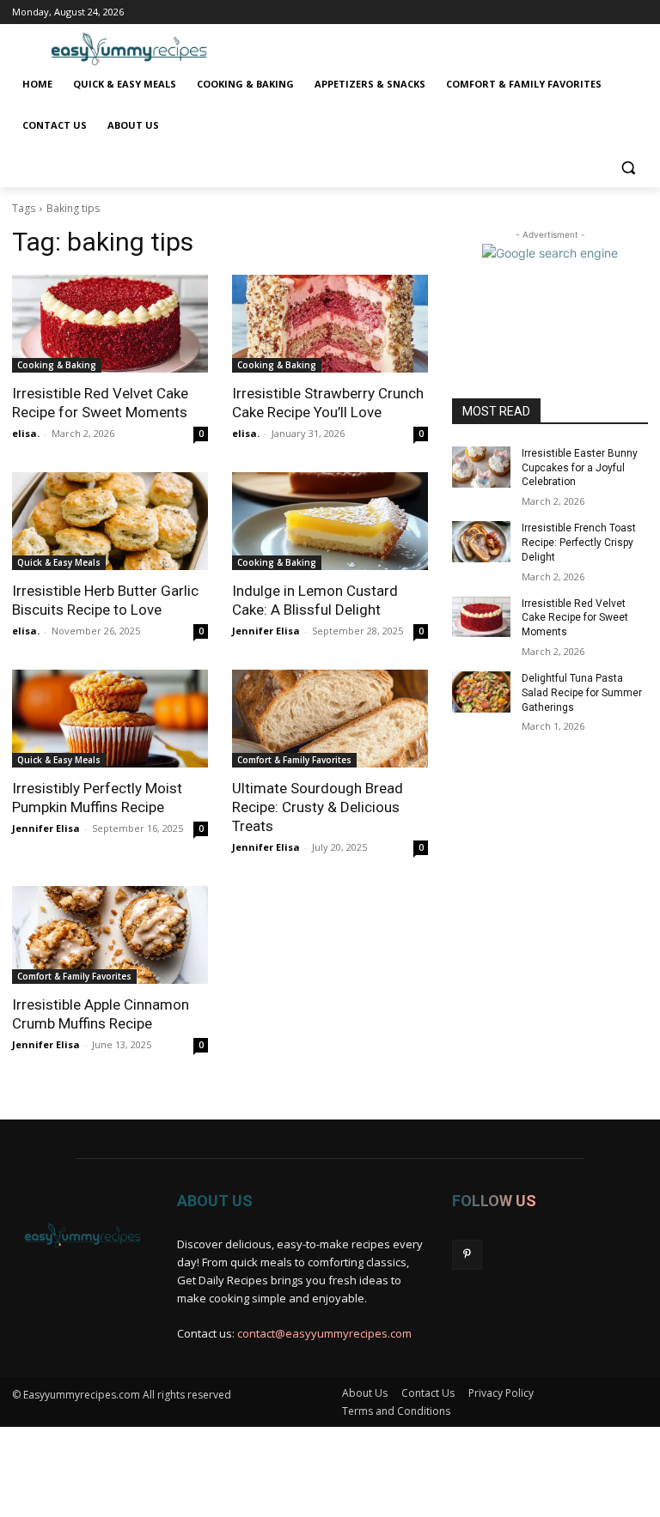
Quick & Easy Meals (59, 562)
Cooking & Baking (56, 365)
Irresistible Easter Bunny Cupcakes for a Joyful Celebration (580, 467)
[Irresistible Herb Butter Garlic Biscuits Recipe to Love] (110, 521)
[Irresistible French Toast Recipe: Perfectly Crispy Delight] (481, 541)
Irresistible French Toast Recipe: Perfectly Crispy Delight (579, 542)
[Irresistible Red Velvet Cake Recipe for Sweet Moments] (110, 324)
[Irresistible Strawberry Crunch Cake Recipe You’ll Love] (330, 324)
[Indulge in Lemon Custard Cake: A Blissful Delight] (330, 521)
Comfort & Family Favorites (294, 760)
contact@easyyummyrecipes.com (324, 1333)
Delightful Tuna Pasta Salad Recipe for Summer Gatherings (582, 692)
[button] (628, 167)
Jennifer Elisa (266, 630)
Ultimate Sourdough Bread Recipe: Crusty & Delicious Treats (317, 807)
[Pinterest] (467, 1255)
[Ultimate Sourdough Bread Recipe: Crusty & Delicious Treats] (330, 719)
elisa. (26, 433)
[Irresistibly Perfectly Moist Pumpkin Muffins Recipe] (110, 719)
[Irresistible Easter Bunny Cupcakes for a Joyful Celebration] (481, 467)
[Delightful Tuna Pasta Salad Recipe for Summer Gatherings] (481, 692)
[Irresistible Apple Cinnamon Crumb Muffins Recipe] (110, 935)
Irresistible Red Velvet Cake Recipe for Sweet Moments (575, 618)
